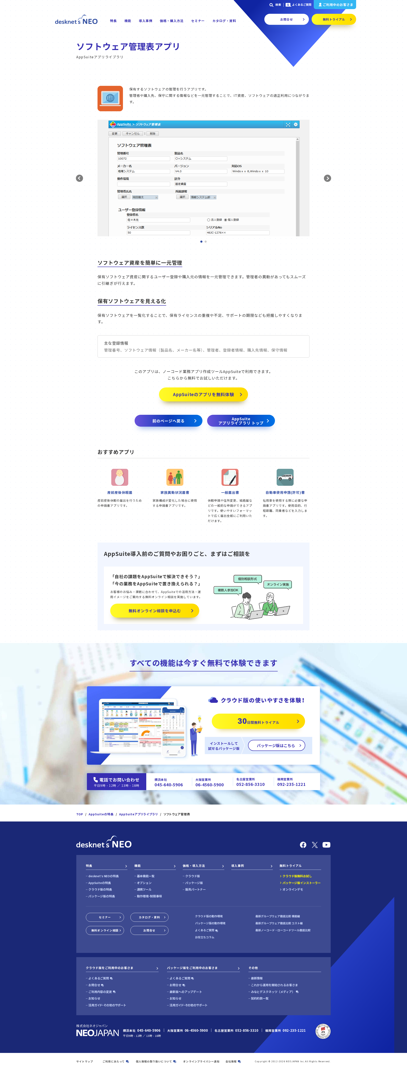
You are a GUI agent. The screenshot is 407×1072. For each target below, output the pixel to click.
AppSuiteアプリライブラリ (138, 814)
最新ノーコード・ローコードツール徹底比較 (283, 930)
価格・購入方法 (172, 20)
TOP (79, 814)
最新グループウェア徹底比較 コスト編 (279, 923)
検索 (278, 5)
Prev (79, 178)
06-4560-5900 (209, 784)
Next (327, 178)
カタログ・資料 (224, 20)
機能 (127, 20)
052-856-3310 (250, 784)
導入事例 (145, 20)
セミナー (198, 20)
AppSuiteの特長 (101, 814)
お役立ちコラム (204, 937)
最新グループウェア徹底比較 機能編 (277, 916)
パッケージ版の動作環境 (210, 923)
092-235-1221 (291, 784)
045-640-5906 (169, 784)
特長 (113, 20)
